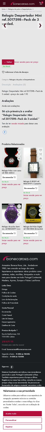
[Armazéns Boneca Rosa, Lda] (22, 3)
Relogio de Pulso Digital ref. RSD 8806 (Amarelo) (33, 227)
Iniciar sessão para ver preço (26, 62)
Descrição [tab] (6, 84)
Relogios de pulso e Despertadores (20, 9)
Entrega (4, 289)
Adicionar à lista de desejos (16, 72)
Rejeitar (9, 426)
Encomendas (6, 312)
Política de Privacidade (10, 303)
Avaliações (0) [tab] (19, 84)
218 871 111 (7, 341)
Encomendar (8, 177)
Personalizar (11, 420)
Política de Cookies (9, 292)
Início (4, 9)
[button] (40, 3)
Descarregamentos (8, 322)
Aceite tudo (11, 413)
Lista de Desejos (7, 318)
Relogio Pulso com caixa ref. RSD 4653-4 (11, 171)
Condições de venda (9, 296)
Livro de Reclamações (10, 299)
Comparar (19, 159)
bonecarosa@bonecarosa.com (19, 349)
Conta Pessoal (7, 315)
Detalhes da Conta (8, 325)
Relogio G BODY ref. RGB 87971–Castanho (32, 182)
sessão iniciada (17, 123)
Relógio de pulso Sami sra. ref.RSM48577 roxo (11, 227)
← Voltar (8, 62)
